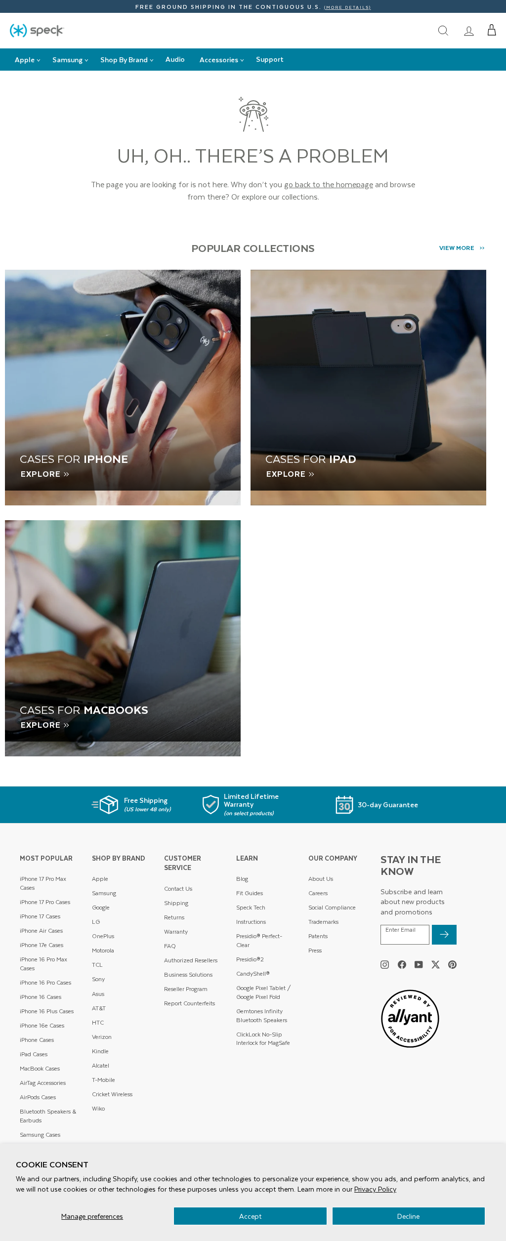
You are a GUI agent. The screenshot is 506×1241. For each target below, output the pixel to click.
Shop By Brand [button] (124, 59)
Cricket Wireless (112, 1094)
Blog (242, 878)
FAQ (170, 946)
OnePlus (103, 936)
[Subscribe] (444, 935)
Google (101, 907)
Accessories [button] (219, 59)
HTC (98, 1022)
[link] (469, 30)
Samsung (104, 893)
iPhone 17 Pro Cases (45, 902)
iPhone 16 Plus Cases (47, 1011)
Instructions (251, 921)
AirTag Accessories (43, 1082)
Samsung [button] (67, 59)
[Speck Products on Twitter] (435, 964)
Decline (408, 1216)
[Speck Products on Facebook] (402, 964)
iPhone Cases (37, 1039)
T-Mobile (103, 1079)
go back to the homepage (328, 184)
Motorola (103, 950)
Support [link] (270, 59)
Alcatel (100, 1065)
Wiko (98, 1108)
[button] (492, 30)
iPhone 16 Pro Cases (45, 982)
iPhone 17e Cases (41, 945)
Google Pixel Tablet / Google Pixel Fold (263, 992)
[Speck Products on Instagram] (384, 964)
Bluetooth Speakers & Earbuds (48, 1116)
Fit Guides (249, 893)
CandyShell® (253, 973)
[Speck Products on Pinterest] (452, 964)
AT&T (99, 1008)
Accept (250, 1216)
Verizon (102, 1036)
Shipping (176, 903)
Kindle (100, 1051)
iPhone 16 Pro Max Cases (43, 963)
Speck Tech (250, 907)
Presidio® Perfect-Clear (259, 940)
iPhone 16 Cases (40, 996)
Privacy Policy (375, 1189)
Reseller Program (186, 988)
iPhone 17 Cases (40, 916)
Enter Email (400, 930)
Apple (100, 878)
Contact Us (178, 888)
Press (315, 950)
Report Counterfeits (189, 1003)
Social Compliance (332, 907)
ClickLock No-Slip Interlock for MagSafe (263, 1039)
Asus (98, 993)
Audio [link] (175, 59)
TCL (97, 964)
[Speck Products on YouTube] (419, 964)
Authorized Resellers (190, 960)
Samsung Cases (40, 1134)
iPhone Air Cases (41, 930)
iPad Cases (33, 1054)
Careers (318, 893)
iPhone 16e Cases (42, 1025)
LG (96, 921)
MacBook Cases (40, 1068)
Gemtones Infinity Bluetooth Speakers (261, 1015)
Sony (98, 979)
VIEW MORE (456, 247)
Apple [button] (25, 59)
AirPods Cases (38, 1097)
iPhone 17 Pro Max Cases (43, 883)
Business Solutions (188, 974)
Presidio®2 (250, 959)
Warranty (176, 931)
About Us (320, 878)
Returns (174, 917)
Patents (318, 936)
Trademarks (323, 921)
